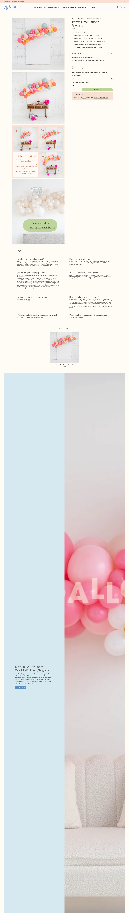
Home (73, 18)
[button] (52, 7)
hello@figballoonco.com (101, 98)
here (29, 299)
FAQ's (84, 98)
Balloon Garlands (81, 18)
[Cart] (124, 7)
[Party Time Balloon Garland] (64, 347)
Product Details (76, 53)
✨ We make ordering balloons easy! (14, 1)
